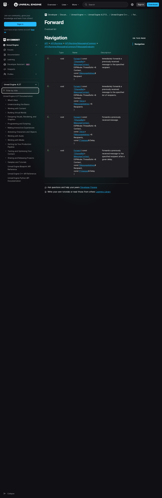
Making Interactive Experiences (21, 128)
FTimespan (83, 140)
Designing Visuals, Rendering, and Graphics (22, 118)
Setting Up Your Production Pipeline (19, 145)
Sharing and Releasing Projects (21, 158)
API (46, 43)
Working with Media (16, 140)
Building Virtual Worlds (17, 113)
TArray (82, 101)
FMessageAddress (87, 73)
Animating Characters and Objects (22, 132)
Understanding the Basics (18, 104)
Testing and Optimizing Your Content (20, 152)
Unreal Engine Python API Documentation (18, 179)
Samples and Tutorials (17, 162)
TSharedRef (79, 61)
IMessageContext (81, 64)
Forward (77, 59)
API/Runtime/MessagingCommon (80, 43)
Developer (52, 15)
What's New (13, 100)
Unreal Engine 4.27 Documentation (18, 96)
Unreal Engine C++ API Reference (22, 174)
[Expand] (6, 100)
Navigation (140, 44)
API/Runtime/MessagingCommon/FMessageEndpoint (69, 46)
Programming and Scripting (19, 124)
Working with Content (17, 108)
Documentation (64, 15)
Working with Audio (16, 136)
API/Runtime (56, 43)
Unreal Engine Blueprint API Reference (19, 167)
